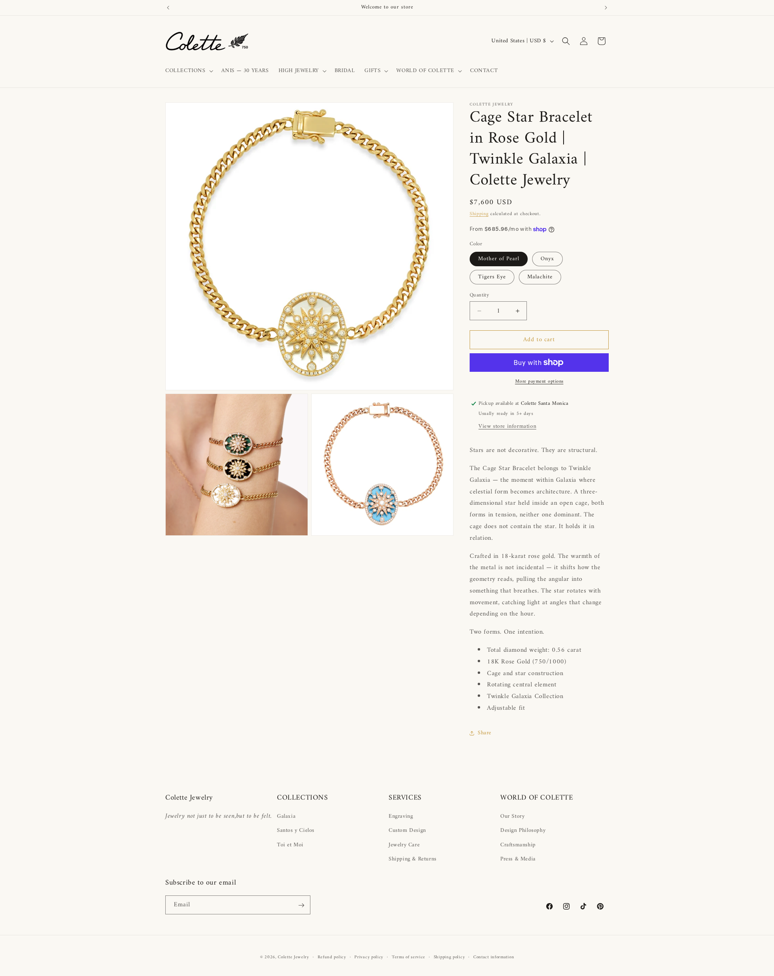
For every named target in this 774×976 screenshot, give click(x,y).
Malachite (540, 277)
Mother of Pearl (498, 259)
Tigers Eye (492, 277)
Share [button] (484, 733)
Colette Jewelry (293, 957)
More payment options (539, 381)
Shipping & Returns (413, 859)
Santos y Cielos (295, 831)
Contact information (493, 957)
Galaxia (286, 816)
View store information (507, 426)
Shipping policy (449, 957)
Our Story (512, 816)
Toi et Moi (290, 845)
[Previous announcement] (168, 7)
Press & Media (518, 859)
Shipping (479, 214)
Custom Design (407, 831)
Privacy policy (368, 957)
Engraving (401, 816)
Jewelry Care (404, 845)
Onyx (547, 259)
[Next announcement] (606, 7)
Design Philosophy (522, 831)
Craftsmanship (518, 845)
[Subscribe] (301, 905)
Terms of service (408, 957)
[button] (188, 70)
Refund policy (332, 957)
